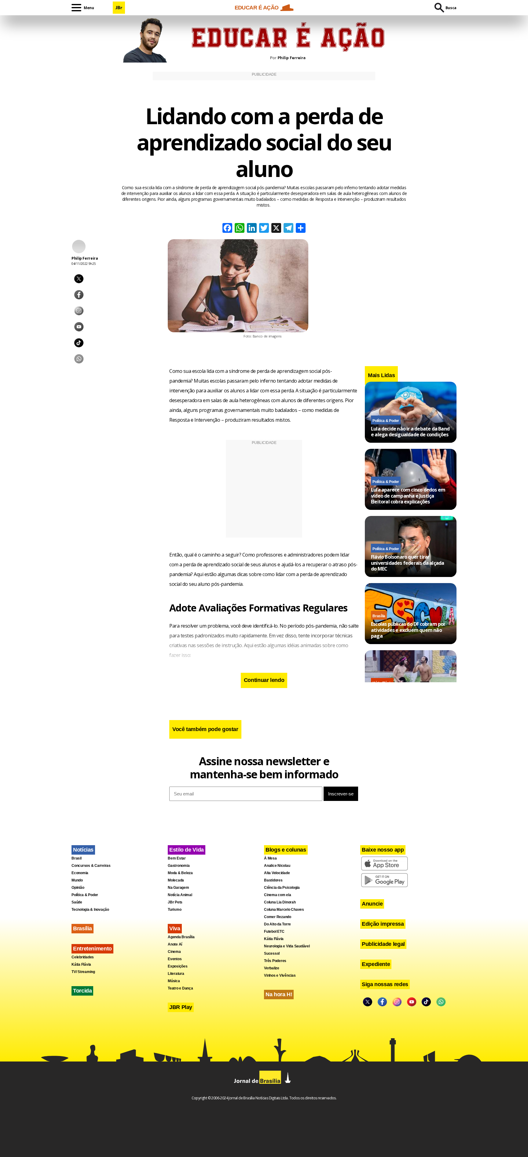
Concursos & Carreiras (91, 865)
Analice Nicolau (277, 865)
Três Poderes (275, 961)
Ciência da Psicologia (282, 887)
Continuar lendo (264, 680)
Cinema (174, 952)
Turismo (174, 909)
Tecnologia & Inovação (90, 909)
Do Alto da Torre (277, 924)
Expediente (376, 964)
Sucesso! (272, 953)
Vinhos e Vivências (280, 975)
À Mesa (270, 858)
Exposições (178, 966)
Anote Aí (175, 944)
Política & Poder (385, 420)
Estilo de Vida (186, 850)
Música (174, 981)
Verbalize (271, 968)
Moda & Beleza (180, 873)
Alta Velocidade (277, 873)
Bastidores (273, 880)
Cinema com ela (277, 895)
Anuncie (372, 904)
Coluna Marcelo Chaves (284, 909)
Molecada (176, 880)
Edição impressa (383, 924)
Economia (80, 873)
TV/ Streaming (83, 972)
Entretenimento (92, 949)
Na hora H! (279, 994)
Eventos (175, 959)
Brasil (77, 858)
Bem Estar (177, 858)
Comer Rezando (277, 917)
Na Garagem (178, 887)
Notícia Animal (180, 895)
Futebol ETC (274, 931)
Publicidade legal (383, 944)
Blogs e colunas (286, 850)
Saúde (77, 902)
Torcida (82, 991)
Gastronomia (178, 865)
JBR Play (180, 1007)
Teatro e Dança (180, 988)
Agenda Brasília (181, 937)
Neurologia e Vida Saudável (287, 946)
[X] (276, 228)
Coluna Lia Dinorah (280, 902)
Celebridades (83, 957)
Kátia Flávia (81, 964)
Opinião (78, 887)
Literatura (176, 973)
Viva (174, 928)
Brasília (378, 616)
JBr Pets (175, 902)
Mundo (77, 880)
